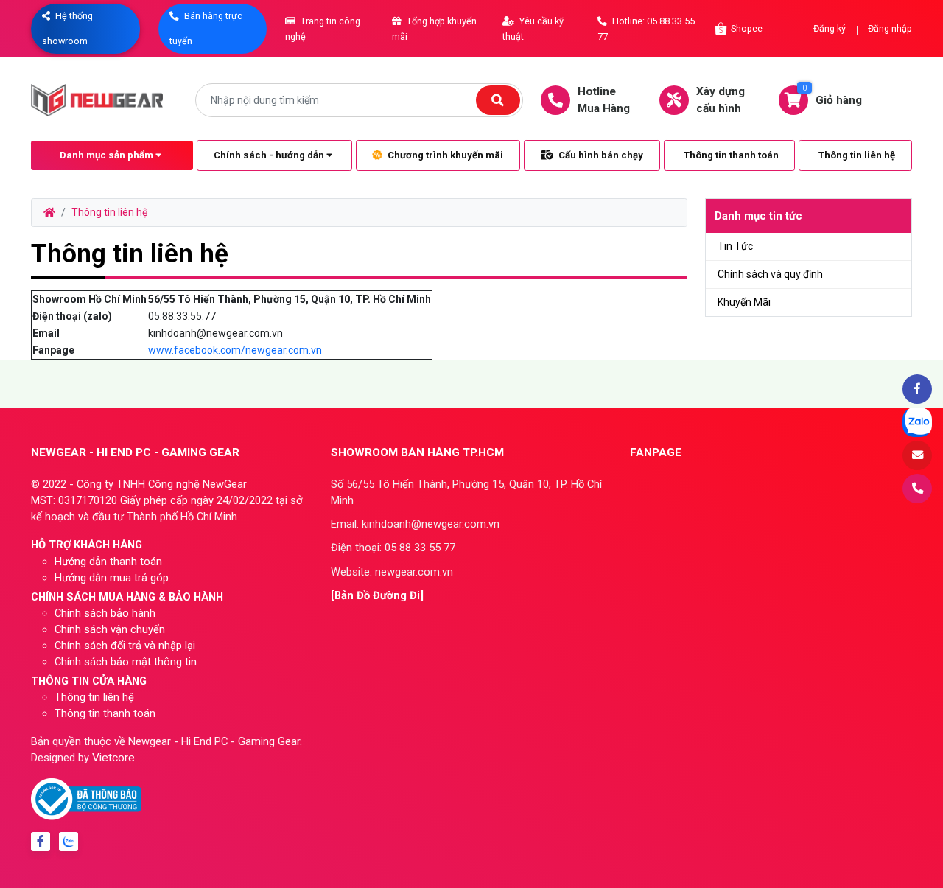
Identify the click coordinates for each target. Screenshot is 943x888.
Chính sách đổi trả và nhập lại (125, 645)
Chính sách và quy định (770, 274)
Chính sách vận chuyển (110, 629)
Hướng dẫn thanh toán (108, 561)
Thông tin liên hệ (856, 155)
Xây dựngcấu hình (720, 100)
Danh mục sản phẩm (107, 155)
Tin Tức (735, 246)
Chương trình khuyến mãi (444, 155)
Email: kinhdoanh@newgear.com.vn (415, 524)
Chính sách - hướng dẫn (270, 155)
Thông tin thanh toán (731, 155)
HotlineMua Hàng (604, 100)
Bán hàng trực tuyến (205, 28)
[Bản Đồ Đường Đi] (377, 595)
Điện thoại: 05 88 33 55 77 (393, 547)
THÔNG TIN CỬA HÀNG (89, 681)
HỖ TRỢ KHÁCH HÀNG (86, 544)
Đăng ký (829, 28)
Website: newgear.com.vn (392, 571)
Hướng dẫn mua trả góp (112, 577)
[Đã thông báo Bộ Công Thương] (86, 798)
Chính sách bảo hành (105, 613)
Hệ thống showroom (67, 28)
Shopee (746, 28)
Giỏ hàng (832, 95)
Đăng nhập (890, 28)
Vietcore (113, 757)
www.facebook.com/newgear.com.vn (235, 350)
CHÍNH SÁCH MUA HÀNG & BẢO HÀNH (127, 597)
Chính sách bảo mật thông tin (126, 661)
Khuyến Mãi (744, 302)
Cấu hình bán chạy (599, 155)
